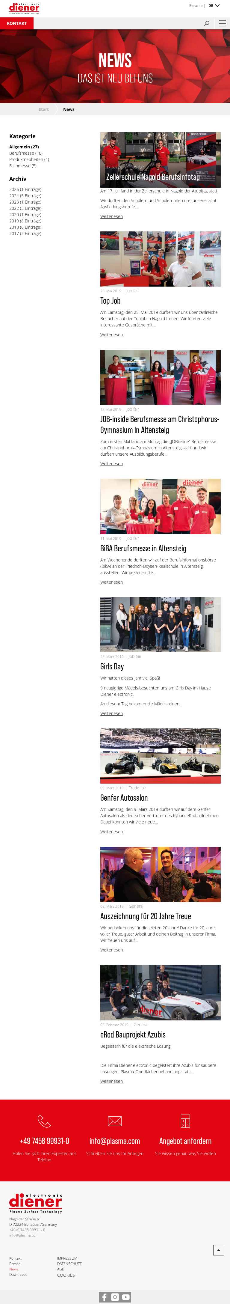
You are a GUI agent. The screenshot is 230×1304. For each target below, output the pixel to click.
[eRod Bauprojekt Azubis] (160, 992)
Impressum (67, 1258)
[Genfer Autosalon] (160, 756)
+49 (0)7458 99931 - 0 (27, 1229)
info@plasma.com (115, 1140)
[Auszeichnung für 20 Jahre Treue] (160, 874)
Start (44, 109)
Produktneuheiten (26, 159)
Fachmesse (20, 165)
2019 (14, 221)
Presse (15, 1263)
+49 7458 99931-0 (44, 1140)
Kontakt (17, 23)
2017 (14, 233)
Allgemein (20, 147)
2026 (14, 189)
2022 (14, 208)
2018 (14, 227)
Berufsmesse (22, 153)
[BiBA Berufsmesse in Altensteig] (160, 506)
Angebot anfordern (185, 1140)
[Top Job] (160, 259)
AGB (60, 1269)
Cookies (66, 1275)
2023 (14, 202)
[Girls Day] (160, 624)
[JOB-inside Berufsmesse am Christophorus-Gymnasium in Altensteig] (160, 377)
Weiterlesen (111, 216)
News (14, 1269)
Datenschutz (69, 1263)
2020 (14, 214)
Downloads (18, 1274)
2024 (14, 195)
